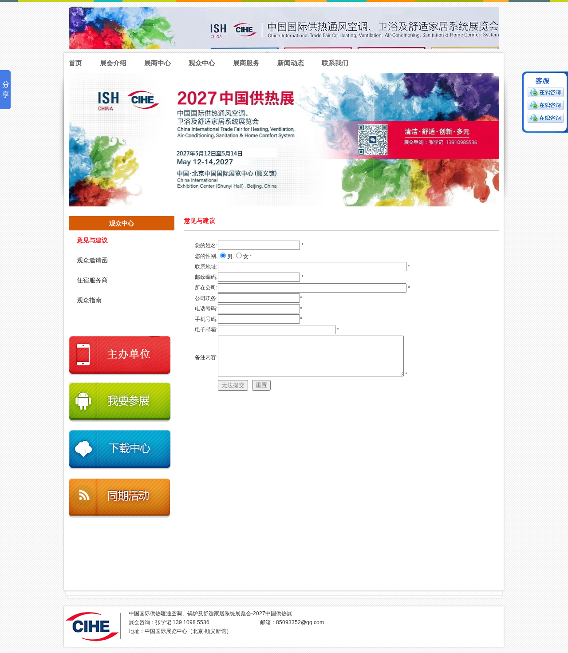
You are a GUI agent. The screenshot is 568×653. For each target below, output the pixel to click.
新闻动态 (290, 63)
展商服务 (246, 63)
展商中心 (157, 63)
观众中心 (202, 63)
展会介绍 (113, 63)
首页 (75, 63)
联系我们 (335, 63)
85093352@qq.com (300, 622)
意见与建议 (92, 240)
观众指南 (89, 300)
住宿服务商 (92, 280)
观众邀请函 (92, 260)
